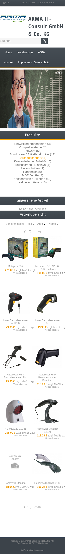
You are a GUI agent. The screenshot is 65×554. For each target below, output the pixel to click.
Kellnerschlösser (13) (32, 182)
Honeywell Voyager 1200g (47, 430)
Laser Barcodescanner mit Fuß (15, 322)
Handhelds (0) (32, 172)
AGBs (23, 550)
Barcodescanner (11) (32, 158)
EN (9, 3)
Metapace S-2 (15, 266)
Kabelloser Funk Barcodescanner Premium (47, 377)
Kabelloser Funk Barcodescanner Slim (15, 376)
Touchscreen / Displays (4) (32, 165)
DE (4, 3)
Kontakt (30, 550)
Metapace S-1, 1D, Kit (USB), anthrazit (47, 267)
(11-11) (37, 232)
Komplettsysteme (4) (32, 147)
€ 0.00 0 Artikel (30, 3)
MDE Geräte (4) (32, 175)
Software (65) (33, 151)
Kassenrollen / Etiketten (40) (32, 179)
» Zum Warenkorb (46, 3)
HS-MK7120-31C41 (15, 428)
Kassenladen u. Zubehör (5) (32, 161)
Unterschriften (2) (32, 168)
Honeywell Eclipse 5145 (47, 482)
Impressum (39, 550)
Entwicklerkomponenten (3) (32, 144)
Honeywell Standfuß (15, 482)
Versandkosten (20, 273)
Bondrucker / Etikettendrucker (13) (32, 154)
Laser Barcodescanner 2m (47, 322)
